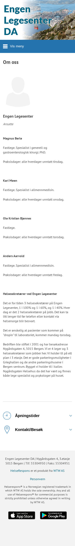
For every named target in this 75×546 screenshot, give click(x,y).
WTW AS (59, 471)
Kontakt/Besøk (29, 429)
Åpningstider (27, 415)
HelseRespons (20, 471)
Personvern (37, 479)
